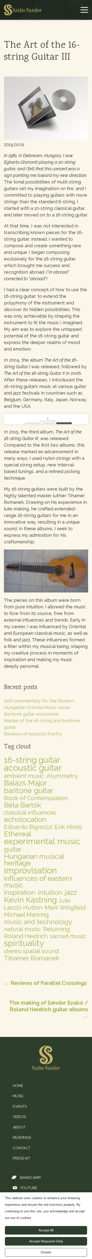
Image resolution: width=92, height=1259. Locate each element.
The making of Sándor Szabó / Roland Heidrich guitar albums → (48, 1009)
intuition (50, 892)
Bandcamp (30, 1177)
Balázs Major (25, 783)
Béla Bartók (22, 805)
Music (18, 1096)
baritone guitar (28, 790)
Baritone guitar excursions (31, 714)
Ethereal (17, 834)
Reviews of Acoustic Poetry (33, 733)
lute (64, 900)
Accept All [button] (46, 1230)
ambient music (24, 776)
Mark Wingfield (65, 907)
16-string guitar (32, 760)
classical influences (30, 812)
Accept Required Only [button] (46, 1241)
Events (20, 1106)
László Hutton (23, 907)
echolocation (25, 819)
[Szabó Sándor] (23, 9)
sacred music (68, 936)
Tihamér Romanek (31, 958)
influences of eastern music (38, 881)
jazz (71, 892)
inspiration (19, 892)
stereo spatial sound (31, 951)
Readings (22, 1137)
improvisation (30, 870)
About (19, 1127)
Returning (56, 929)
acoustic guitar (33, 767)
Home (14, 15)
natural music (22, 929)
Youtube (28, 1188)
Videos (19, 1117)
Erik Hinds (68, 827)
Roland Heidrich (26, 936)
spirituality (24, 943)
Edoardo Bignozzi (28, 827)
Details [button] (46, 1252)
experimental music (42, 841)
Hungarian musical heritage (34, 859)
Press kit (21, 1158)
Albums (16, 28)
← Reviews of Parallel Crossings (45, 983)
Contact (21, 1148)
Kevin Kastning (30, 899)
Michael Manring (26, 914)
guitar (12, 849)
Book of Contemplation (36, 798)
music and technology (38, 921)
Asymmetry (62, 776)
